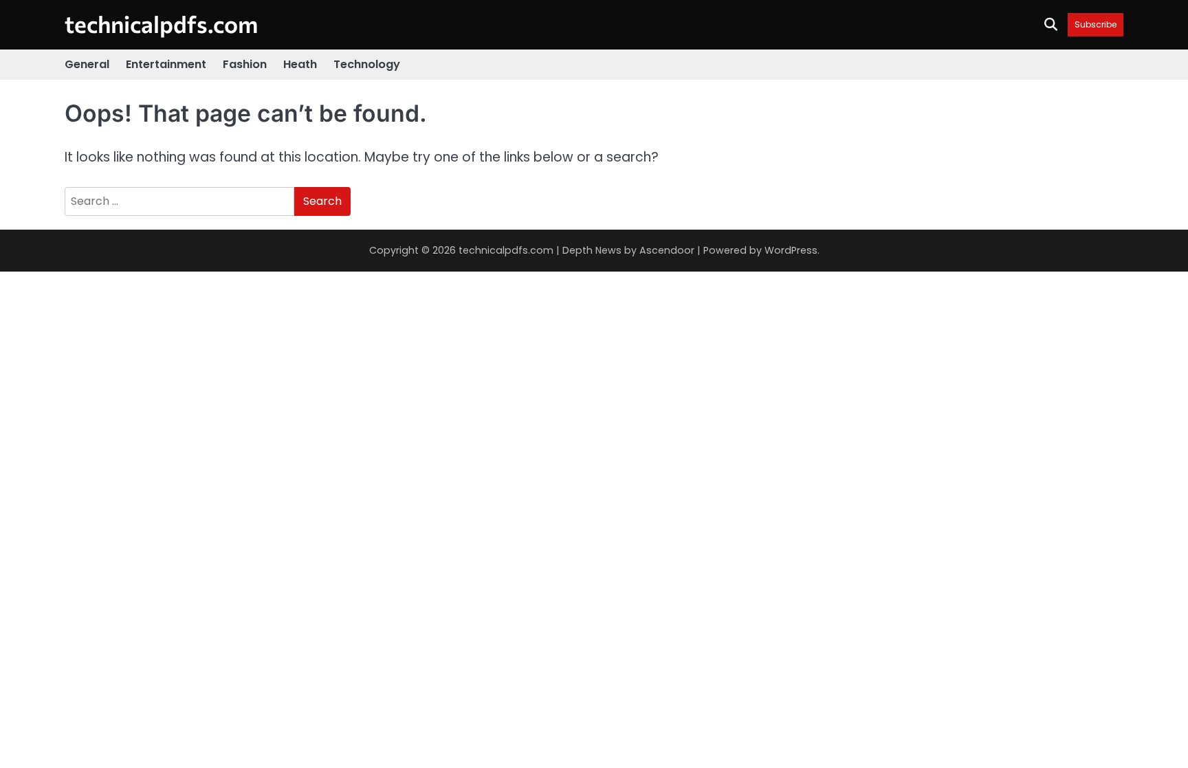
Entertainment (166, 64)
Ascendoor (666, 250)
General (87, 64)
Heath (300, 64)
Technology (366, 64)
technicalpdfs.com (161, 24)
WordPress (790, 250)
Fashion (245, 64)
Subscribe (1095, 24)
